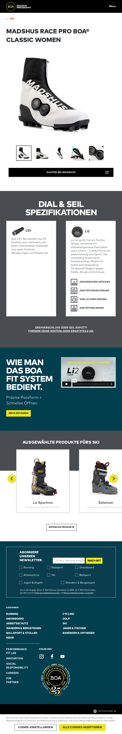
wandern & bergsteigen (23, 628)
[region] (61, 724)
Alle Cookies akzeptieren (82, 727)
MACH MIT (94, 560)
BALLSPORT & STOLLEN (21, 633)
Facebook (52, 656)
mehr (10, 638)
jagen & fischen (74, 628)
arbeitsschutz (17, 623)
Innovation (14, 658)
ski (12, 19)
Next (113, 478)
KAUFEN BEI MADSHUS (61, 172)
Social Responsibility (14, 666)
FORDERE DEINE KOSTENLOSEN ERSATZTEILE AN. (61, 331)
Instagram (41, 656)
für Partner (12, 680)
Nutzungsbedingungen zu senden (79, 593)
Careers (12, 673)
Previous (11, 478)
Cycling (68, 614)
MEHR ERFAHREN (18, 413)
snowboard (15, 619)
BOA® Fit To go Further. (25, 6)
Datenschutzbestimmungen (47, 593)
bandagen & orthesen (78, 633)
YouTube (62, 656)
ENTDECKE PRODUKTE (61, 527)
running (12, 614)
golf (66, 619)
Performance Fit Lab (14, 651)
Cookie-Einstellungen (35, 727)
